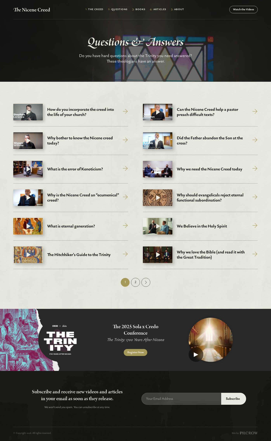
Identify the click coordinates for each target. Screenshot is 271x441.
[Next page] (145, 282)
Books (140, 9)
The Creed (95, 9)
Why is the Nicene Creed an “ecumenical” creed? (83, 197)
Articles (159, 9)
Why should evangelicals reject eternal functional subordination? (210, 197)
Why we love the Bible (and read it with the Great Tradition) (211, 254)
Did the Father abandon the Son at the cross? (210, 140)
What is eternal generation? (71, 226)
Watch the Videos (243, 9)
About (179, 9)
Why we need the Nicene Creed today (209, 169)
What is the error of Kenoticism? (75, 169)
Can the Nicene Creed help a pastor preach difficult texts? (207, 112)
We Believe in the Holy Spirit (202, 226)
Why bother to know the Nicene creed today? (80, 140)
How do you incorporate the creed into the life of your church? (80, 112)
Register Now (135, 352)
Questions (119, 9)
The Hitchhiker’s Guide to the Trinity (79, 254)
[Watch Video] (211, 340)
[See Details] (125, 112)
